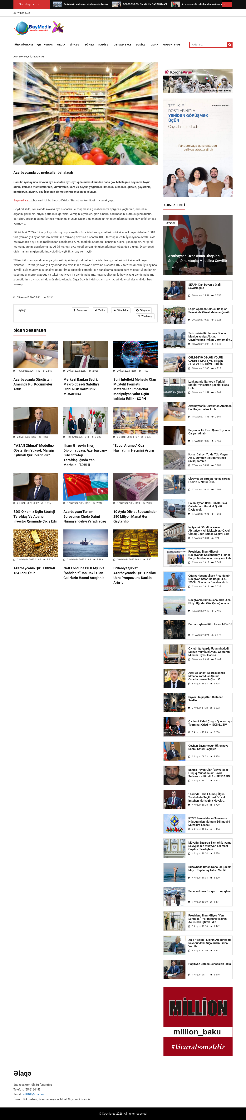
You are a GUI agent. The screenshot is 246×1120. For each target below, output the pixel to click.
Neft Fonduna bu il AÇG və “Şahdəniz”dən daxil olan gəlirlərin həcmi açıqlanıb (84, 573)
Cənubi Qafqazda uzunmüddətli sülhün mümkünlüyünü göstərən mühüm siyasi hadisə (209, 652)
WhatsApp (146, 316)
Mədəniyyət (171, 44)
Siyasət (75, 44)
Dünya (89, 44)
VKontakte (122, 310)
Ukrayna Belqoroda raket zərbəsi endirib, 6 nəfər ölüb (209, 480)
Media (61, 44)
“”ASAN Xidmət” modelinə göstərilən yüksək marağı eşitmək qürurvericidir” (33, 450)
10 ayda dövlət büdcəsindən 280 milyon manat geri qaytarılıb (135, 516)
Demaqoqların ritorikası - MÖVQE (210, 624)
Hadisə (103, 44)
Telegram (145, 310)
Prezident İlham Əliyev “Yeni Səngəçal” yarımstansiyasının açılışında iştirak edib (207, 919)
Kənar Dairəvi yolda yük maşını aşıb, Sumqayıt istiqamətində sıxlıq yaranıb (208, 458)
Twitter (102, 310)
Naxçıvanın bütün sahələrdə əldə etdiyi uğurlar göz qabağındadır (209, 601)
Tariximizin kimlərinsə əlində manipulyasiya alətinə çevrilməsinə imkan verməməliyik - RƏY (210, 337)
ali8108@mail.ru (33, 1094)
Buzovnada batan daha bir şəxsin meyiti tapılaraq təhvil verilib (209, 868)
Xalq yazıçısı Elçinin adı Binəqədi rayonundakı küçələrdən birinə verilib (209, 943)
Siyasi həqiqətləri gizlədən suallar (205, 699)
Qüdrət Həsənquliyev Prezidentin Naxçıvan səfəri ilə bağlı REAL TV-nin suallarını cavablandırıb (209, 579)
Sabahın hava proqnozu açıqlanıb (210, 891)
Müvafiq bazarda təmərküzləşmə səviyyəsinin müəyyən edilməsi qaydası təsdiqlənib (209, 846)
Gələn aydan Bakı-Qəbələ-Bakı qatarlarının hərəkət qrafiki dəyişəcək (207, 506)
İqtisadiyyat (122, 44)
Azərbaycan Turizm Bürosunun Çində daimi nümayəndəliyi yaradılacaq (84, 516)
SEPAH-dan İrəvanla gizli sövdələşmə (204, 286)
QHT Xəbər (45, 44)
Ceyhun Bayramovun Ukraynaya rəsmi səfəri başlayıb (208, 747)
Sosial (140, 44)
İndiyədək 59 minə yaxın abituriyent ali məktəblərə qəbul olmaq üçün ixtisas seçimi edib (209, 531)
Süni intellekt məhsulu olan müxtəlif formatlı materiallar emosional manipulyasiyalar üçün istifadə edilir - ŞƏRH (134, 389)
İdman (154, 44)
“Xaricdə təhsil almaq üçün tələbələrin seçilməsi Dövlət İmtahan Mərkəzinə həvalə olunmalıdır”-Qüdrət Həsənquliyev (210, 797)
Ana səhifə (20, 56)
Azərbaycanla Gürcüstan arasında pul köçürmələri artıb (33, 384)
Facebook (81, 310)
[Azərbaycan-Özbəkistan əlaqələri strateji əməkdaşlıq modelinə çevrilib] (175, 4)
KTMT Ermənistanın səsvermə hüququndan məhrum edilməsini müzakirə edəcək (209, 822)
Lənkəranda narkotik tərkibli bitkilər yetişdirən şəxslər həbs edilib (208, 385)
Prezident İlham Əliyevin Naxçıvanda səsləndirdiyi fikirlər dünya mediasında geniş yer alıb (209, 555)
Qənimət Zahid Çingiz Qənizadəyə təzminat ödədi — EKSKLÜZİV (210, 723)
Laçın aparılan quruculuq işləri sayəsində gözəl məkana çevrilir (209, 310)
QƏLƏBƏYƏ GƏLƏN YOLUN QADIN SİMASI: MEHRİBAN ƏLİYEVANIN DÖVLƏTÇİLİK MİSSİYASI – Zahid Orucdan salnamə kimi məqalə (206, 361)
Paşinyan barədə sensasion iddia (209, 964)
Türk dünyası (23, 44)
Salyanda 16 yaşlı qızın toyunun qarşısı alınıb (209, 432)
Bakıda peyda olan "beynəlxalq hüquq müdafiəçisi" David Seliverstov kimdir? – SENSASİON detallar (210, 773)
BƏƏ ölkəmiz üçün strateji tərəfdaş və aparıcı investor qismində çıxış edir (35, 516)
